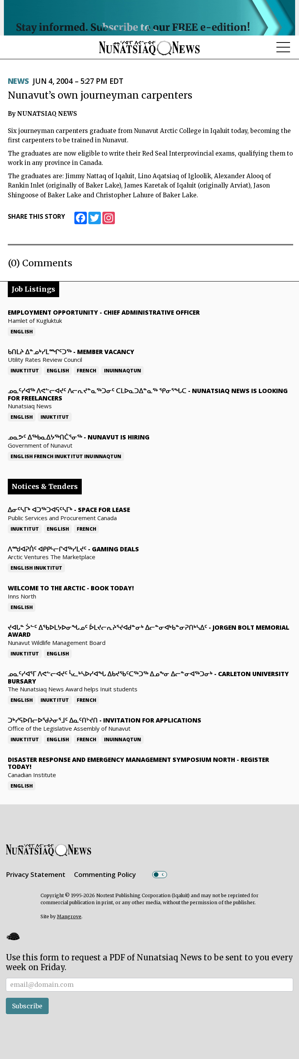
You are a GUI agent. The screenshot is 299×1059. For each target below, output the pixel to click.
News (18, 81)
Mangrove (69, 916)
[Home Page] (149, 47)
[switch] (159, 874)
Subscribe (27, 1006)
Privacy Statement (35, 874)
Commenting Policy (105, 874)
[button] (13, 936)
